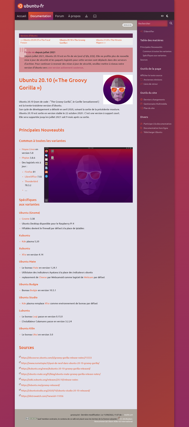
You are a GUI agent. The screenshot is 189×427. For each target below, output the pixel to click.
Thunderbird (31, 181)
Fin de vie (29, 52)
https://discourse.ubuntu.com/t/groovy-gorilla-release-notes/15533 (56, 357)
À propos (74, 16)
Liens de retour (151, 83)
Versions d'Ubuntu (29, 35)
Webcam (88, 277)
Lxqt (35, 316)
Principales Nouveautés (151, 47)
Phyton (25, 157)
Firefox (28, 171)
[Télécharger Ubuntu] (86, 16)
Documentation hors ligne (156, 128)
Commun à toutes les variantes (157, 51)
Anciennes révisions (153, 79)
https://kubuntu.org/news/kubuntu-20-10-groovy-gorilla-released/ (55, 368)
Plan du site (149, 108)
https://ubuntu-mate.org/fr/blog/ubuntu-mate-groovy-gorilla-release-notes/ (61, 373)
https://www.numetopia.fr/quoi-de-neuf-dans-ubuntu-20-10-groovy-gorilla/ (60, 362)
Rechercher (171, 23)
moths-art (128, 414)
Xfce (24, 254)
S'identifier (149, 31)
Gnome (26, 218)
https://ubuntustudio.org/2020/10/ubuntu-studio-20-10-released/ (55, 390)
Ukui (35, 334)
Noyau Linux (28, 149)
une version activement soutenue (65, 67)
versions (127, 25)
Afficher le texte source (151, 75)
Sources (144, 59)
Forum (59, 16)
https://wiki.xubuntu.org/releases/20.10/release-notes (49, 379)
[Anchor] (22, 80)
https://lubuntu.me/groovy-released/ (40, 384)
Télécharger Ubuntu (153, 132)
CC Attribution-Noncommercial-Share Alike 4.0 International (113, 420)
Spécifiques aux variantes (154, 55)
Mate (35, 267)
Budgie (33, 290)
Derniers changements (154, 99)
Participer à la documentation (157, 123)
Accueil (21, 16)
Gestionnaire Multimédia (155, 103)
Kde (24, 241)
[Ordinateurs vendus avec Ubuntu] (94, 16)
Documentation (40, 16)
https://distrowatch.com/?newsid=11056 (42, 395)
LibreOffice (31, 176)
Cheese (43, 277)
